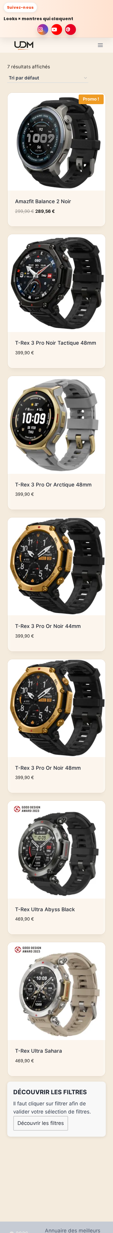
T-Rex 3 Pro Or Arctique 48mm (53, 485)
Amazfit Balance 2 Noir (43, 201)
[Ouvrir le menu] (100, 45)
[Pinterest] (70, 29)
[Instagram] (42, 29)
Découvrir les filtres (40, 1123)
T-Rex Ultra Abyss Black (45, 909)
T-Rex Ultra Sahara (38, 1051)
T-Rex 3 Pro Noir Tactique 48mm (55, 343)
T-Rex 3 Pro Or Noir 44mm (48, 626)
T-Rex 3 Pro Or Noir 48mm (48, 768)
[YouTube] (56, 29)
